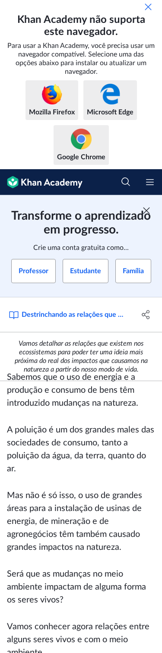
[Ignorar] (148, 7)
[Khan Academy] (41, 182)
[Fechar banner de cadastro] (146, 210)
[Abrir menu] (150, 182)
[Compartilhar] (146, 314)
